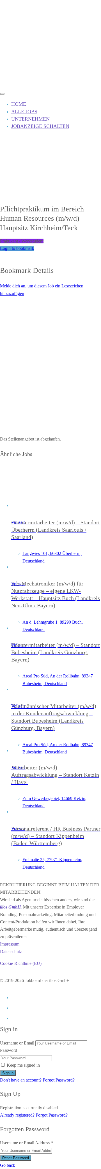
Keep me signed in (23, 1065)
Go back (7, 1165)
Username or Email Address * (26, 1142)
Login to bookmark (17, 248)
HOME (18, 104)
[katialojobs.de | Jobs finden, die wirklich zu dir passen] (21, 84)
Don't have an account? (21, 1080)
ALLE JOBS (24, 111)
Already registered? (17, 1115)
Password (8, 1050)
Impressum (9, 944)
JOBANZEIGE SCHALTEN (40, 126)
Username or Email (17, 1043)
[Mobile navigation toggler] (2, 94)
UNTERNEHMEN (30, 119)
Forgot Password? (59, 1080)
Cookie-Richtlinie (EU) (21, 963)
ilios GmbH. (11, 907)
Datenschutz (11, 951)
